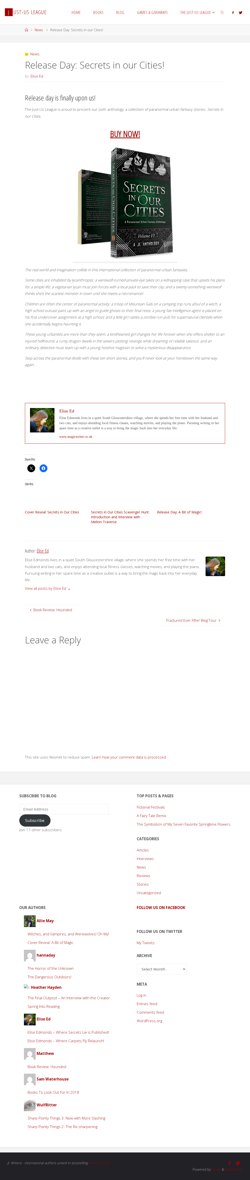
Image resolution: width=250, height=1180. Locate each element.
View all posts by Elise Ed (48, 588)
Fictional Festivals (151, 807)
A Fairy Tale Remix (152, 815)
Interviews (145, 858)
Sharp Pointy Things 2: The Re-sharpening (62, 1126)
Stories (143, 884)
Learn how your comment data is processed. (129, 757)
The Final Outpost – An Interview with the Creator (69, 997)
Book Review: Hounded (47, 1066)
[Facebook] (232, 12)
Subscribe (34, 820)
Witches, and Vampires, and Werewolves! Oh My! (68, 933)
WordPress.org (149, 1020)
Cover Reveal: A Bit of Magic (50, 942)
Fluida (216, 1169)
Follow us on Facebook (161, 907)
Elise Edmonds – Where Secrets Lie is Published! (68, 1032)
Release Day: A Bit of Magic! (179, 512)
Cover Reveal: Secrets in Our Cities (52, 512)
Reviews (143, 875)
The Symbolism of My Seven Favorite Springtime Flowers (183, 824)
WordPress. (234, 1169)
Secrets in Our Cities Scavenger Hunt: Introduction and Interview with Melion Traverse (120, 517)
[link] (222, 12)
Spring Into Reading (44, 1006)
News (39, 30)
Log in (141, 995)
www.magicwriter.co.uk (75, 437)
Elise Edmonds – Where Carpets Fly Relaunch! (66, 1040)
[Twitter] (240, 12)
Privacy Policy (100, 1162)
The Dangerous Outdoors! (49, 976)
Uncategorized (149, 892)
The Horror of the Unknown (51, 968)
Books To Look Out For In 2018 (53, 1092)
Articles (143, 850)
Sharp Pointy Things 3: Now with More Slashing (66, 1118)
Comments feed (150, 1012)
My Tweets (146, 942)
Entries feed (147, 1003)
